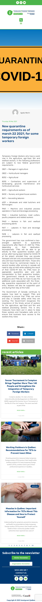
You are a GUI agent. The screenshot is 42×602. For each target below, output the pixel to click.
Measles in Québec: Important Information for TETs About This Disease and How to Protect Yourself (21, 512)
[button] (21, 20)
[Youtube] (24, 2)
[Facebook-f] (17, 2)
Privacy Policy (21, 575)
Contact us (21, 573)
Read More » (21, 410)
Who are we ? (21, 570)
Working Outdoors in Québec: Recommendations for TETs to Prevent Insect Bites (21, 450)
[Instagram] (21, 2)
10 (32, 545)
